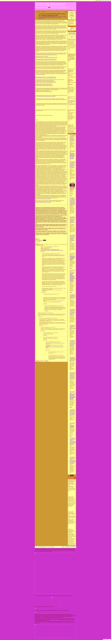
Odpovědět (37, 243)
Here (73, 132)
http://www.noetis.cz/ (58, 301)
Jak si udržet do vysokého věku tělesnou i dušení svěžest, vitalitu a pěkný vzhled (72, 138)
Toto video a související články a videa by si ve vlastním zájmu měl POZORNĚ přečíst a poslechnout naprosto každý (73, 442)
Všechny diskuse (37, 11)
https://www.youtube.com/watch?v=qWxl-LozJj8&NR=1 (47, 96)
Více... (72, 475)
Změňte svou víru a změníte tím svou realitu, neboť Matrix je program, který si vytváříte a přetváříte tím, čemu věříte (72, 376)
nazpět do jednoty (50, 215)
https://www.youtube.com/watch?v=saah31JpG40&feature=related (45, 77)
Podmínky (69, 39)
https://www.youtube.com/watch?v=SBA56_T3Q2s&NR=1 (44, 85)
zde (68, 98)
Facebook (41, 240)
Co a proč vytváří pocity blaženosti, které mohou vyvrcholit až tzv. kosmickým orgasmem (73, 312)
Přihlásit (100, 0)
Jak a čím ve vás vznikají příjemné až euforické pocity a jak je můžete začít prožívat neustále (72, 165)
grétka (50, 294)
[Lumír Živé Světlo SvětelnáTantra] (36, 15)
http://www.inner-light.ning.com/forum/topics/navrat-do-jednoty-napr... (46, 54)
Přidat (66, 11)
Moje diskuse (43, 11)
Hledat (110, 0)
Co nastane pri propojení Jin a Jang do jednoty (73, 328)
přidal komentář (73, 135)
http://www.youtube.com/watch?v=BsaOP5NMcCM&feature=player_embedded (52, 250)
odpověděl (72, 198)
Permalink (42, 253)
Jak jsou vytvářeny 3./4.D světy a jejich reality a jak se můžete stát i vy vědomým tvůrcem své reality (72, 413)
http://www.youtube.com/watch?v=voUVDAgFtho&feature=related (50, 249)
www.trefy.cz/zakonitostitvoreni (50, 73)
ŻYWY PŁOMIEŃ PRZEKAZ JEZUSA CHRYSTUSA (72, 188)
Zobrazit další (71, 266)
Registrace (97, 0)
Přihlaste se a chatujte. (105, 639)
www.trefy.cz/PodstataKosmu (61, 73)
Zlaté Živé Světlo (49, 246)
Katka (47, 327)
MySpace (37, 240)
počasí (73, 103)
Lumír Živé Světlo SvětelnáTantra (49, 16)
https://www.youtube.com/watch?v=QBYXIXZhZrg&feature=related (45, 82)
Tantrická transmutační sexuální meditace (72, 297)
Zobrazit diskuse (42, 18)
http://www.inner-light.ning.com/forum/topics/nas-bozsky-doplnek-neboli (46, 57)
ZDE (72, 1)
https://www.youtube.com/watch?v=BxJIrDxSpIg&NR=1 (43, 91)
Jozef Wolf (73, 182)
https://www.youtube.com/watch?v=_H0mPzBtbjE (43, 198)
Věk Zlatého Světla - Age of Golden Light (50, 3)
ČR (74, 103)
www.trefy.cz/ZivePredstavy (41, 74)
